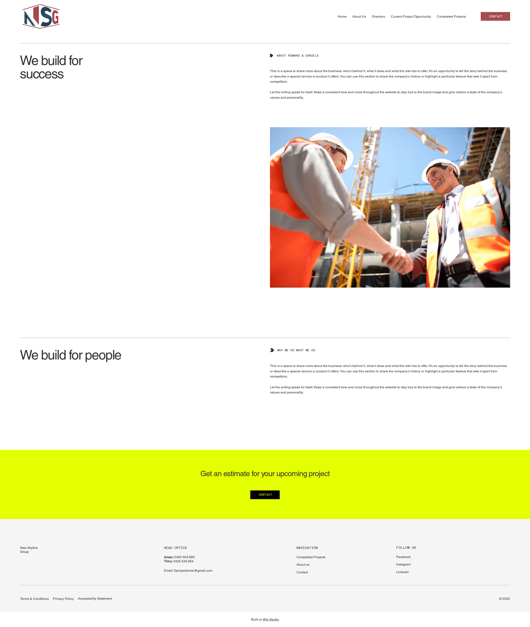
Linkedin (402, 572)
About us (303, 564)
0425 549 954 (183, 561)
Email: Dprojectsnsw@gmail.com (188, 571)
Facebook (403, 557)
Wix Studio (271, 619)
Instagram (403, 564)
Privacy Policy (63, 599)
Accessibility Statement (95, 598)
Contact (302, 572)
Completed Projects (310, 557)
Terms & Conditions (34, 599)
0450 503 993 (184, 557)
